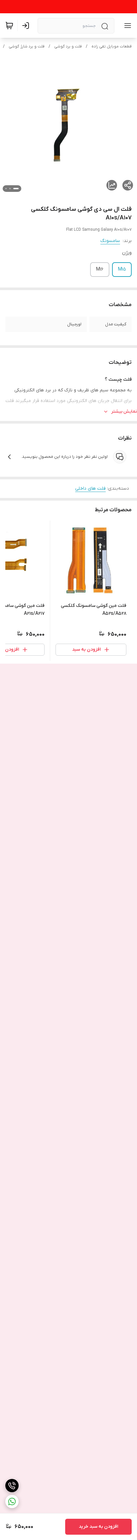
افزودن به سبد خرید (98, 1526)
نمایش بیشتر (124, 411)
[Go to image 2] (10, 188)
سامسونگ (110, 241)
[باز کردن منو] (126, 25)
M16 (99, 269)
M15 (122, 269)
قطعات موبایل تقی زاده (111, 46)
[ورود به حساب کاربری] (27, 26)
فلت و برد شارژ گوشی (27, 46)
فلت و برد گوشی (68, 46)
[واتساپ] (12, 1501)
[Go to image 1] (16, 188)
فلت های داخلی (90, 488)
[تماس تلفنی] (12, 1485)
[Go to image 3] (6, 188)
